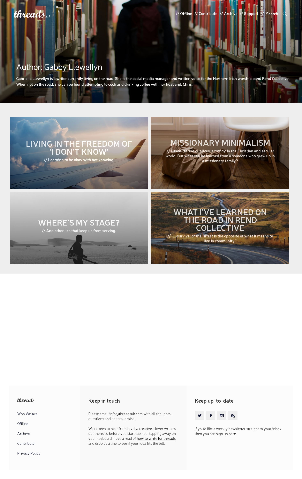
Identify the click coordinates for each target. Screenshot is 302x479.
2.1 (47, 16)
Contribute (208, 13)
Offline (186, 13)
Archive (230, 13)
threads (29, 14)
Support (251, 13)
